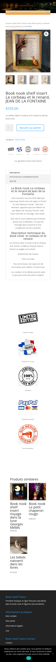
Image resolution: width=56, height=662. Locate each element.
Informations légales (14, 626)
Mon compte (11, 616)
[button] (46, 34)
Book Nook (17, 23)
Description (15, 172)
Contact (9, 642)
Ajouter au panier (30, 127)
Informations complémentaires (24, 177)
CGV (7, 631)
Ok (28, 658)
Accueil (8, 23)
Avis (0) (13, 181)
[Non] (52, 653)
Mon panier (10, 621)
